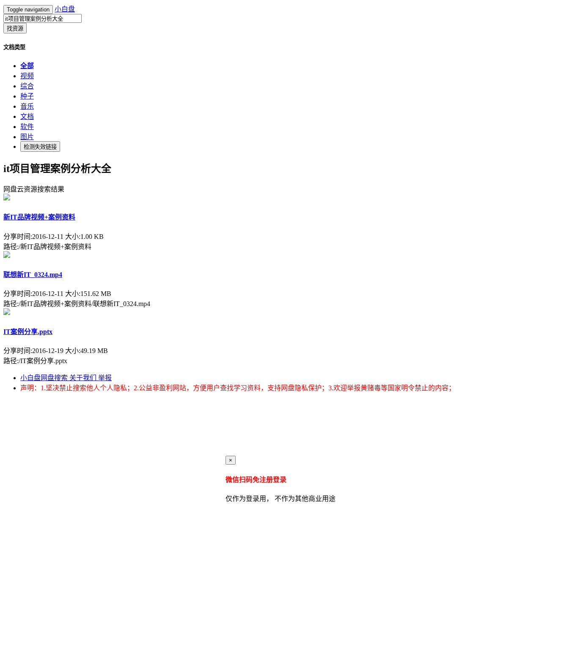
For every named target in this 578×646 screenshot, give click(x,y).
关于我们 (83, 377)
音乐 (27, 106)
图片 (27, 136)
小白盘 (65, 9)
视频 (27, 75)
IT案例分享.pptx (27, 331)
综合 (27, 86)
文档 (27, 116)
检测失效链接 (40, 147)
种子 (27, 96)
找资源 (15, 28)
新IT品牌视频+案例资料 (39, 217)
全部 (27, 65)
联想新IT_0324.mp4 (32, 274)
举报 (105, 377)
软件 (27, 126)
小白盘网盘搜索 (44, 377)
